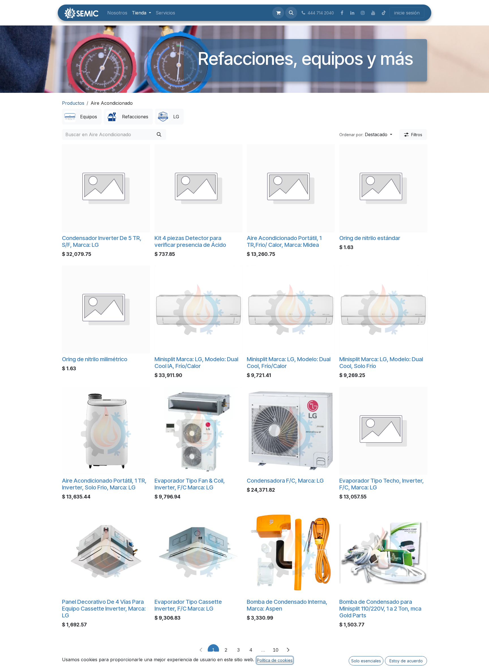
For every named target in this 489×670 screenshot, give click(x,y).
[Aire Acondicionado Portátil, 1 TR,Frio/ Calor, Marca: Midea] (291, 188)
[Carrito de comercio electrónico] (278, 13)
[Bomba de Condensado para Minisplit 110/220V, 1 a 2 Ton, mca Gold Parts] (383, 552)
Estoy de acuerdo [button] (406, 660)
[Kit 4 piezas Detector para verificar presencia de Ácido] (199, 188)
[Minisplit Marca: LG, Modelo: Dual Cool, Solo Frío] (383, 310)
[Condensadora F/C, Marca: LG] (291, 431)
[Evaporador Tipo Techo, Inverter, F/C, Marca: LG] (383, 431)
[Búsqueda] (159, 134)
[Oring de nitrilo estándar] (383, 188)
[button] (291, 13)
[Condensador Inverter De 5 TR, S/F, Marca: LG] (106, 188)
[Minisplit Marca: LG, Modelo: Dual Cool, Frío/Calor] (291, 310)
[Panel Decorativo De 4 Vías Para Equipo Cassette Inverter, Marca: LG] (106, 552)
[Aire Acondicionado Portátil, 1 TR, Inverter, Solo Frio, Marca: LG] (106, 431)
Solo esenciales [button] (366, 660)
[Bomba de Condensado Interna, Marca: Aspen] (291, 552)
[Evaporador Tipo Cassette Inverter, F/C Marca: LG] (199, 552)
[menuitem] (117, 12)
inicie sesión (407, 13)
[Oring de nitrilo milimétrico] (106, 310)
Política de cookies (275, 660)
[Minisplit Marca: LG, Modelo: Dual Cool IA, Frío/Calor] (199, 310)
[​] (341, 12)
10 (275, 650)
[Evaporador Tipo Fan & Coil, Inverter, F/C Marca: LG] (199, 431)
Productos (73, 103)
